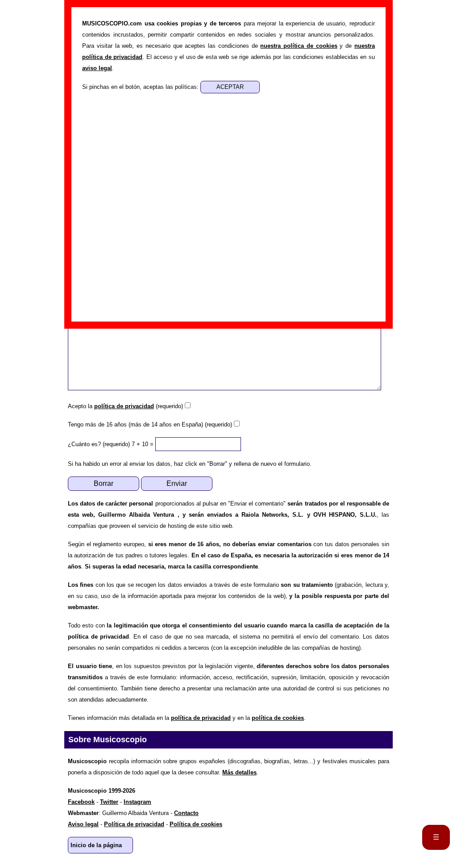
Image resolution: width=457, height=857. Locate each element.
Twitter (109, 801)
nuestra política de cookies (298, 45)
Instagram (137, 801)
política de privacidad (124, 406)
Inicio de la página (96, 845)
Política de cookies (196, 824)
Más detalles (239, 772)
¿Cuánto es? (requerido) (99, 444)
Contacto (186, 813)
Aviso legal (83, 824)
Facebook (81, 801)
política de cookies (278, 718)
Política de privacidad (134, 824)
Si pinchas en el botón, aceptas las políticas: (141, 87)
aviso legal (97, 68)
